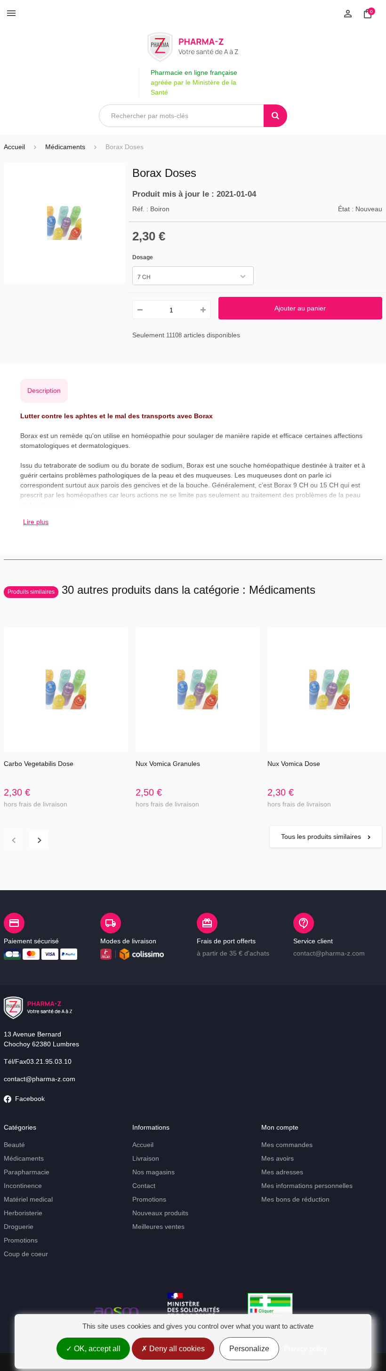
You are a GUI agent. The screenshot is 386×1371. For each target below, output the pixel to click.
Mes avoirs (277, 1158)
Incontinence (23, 1185)
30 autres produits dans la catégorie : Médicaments (161, 589)
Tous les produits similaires (322, 836)
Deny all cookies (176, 1349)
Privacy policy (305, 1349)
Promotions (21, 1240)
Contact (143, 1185)
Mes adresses (282, 1172)
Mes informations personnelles (307, 1185)
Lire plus (35, 522)
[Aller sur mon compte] (348, 12)
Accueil (14, 147)
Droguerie (18, 1226)
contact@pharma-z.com (39, 1079)
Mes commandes (287, 1144)
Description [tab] (44, 390)
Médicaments (24, 1158)
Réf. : (140, 209)
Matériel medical (28, 1199)
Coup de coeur (26, 1254)
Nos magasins (153, 1172)
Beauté (14, 1144)
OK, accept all (96, 1349)
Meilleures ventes (158, 1226)
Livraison (145, 1158)
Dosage (143, 257)
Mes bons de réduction (295, 1199)
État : (346, 209)
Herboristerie (23, 1213)
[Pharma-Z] (193, 47)
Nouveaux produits (160, 1213)
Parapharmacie (26, 1172)
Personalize (249, 1349)
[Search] (275, 115)
